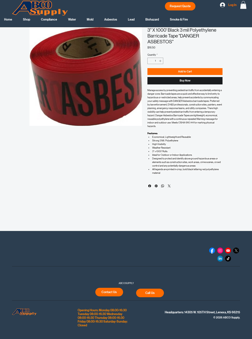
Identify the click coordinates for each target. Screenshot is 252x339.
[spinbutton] (155, 61)
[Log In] (221, 5)
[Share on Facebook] (150, 186)
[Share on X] (169, 186)
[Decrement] (150, 61)
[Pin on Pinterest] (156, 186)
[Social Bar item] (212, 250)
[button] (243, 5)
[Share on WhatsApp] (163, 186)
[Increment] (160, 61)
